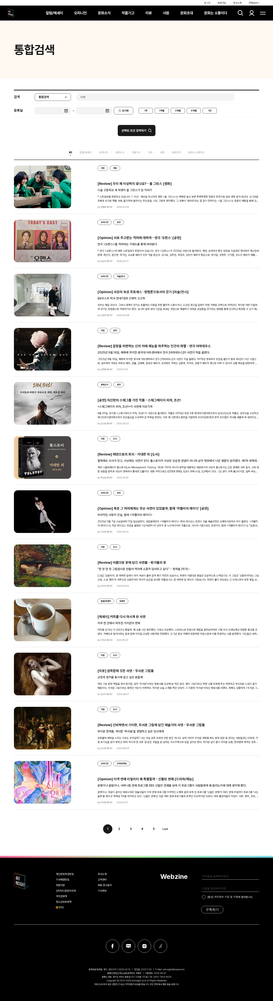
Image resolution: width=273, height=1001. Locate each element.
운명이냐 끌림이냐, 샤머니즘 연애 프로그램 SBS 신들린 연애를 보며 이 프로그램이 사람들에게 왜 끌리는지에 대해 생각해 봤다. (172, 785)
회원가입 (222, 2)
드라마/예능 (122, 763)
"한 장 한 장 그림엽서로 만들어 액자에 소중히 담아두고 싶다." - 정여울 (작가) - (144, 569)
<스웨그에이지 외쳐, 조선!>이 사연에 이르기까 (125, 406)
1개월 (161, 110)
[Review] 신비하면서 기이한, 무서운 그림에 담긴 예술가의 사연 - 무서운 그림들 (151, 725)
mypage (251, 13)
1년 (209, 110)
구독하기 (212, 909)
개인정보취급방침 (65, 874)
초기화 (125, 110)
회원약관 (60, 885)
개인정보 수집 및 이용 (226, 896)
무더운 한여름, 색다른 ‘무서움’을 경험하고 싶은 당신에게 (131, 731)
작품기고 (128, 13)
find (240, 13)
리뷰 (148, 13)
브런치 (160, 946)
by (105, 207)
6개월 (194, 110)
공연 (119, 222)
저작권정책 (61, 896)
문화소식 (104, 13)
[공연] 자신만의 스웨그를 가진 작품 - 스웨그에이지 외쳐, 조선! (139, 400)
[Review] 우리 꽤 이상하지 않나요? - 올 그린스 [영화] (135, 184)
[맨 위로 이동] (260, 988)
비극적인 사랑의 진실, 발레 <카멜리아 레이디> (125, 515)
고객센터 (102, 879)
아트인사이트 (11, 13)
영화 (115, 168)
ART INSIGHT (21, 881)
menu (263, 13)
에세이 (122, 601)
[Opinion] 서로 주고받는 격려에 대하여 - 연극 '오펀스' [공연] (139, 238)
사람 (166, 13)
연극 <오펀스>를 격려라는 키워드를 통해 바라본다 (127, 244)
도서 (115, 438)
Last (165, 828)
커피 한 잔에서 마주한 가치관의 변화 (119, 623)
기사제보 (102, 890)
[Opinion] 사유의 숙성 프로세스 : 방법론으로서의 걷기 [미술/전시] (143, 292)
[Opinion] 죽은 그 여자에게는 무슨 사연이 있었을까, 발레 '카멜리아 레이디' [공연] (153, 508)
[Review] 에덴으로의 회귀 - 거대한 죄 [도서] (128, 454)
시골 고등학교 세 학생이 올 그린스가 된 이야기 (125, 190)
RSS (61, 907)
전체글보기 (254, 2)
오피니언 (80, 13)
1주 (145, 110)
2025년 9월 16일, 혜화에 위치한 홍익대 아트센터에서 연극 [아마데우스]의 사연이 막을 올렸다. (154, 352)
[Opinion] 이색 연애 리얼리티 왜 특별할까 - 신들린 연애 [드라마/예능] (146, 779)
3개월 (178, 110)
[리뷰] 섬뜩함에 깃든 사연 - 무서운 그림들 (126, 671)
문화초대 (186, 13)
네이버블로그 (128, 946)
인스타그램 (144, 946)
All (70, 152)
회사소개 (237, 2)
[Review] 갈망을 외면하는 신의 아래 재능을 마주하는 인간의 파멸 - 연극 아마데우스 (154, 346)
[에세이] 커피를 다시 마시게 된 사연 (122, 617)
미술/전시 (121, 276)
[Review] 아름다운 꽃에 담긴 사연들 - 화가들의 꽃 (132, 562)
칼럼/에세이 (54, 13)
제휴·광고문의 (105, 885)
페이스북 (112, 946)
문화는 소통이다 (215, 13)
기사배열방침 (62, 879)
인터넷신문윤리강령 (66, 890)
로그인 (207, 2)
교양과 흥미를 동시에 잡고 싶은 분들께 (120, 677)
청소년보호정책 (64, 901)
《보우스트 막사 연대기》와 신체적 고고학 (121, 298)
